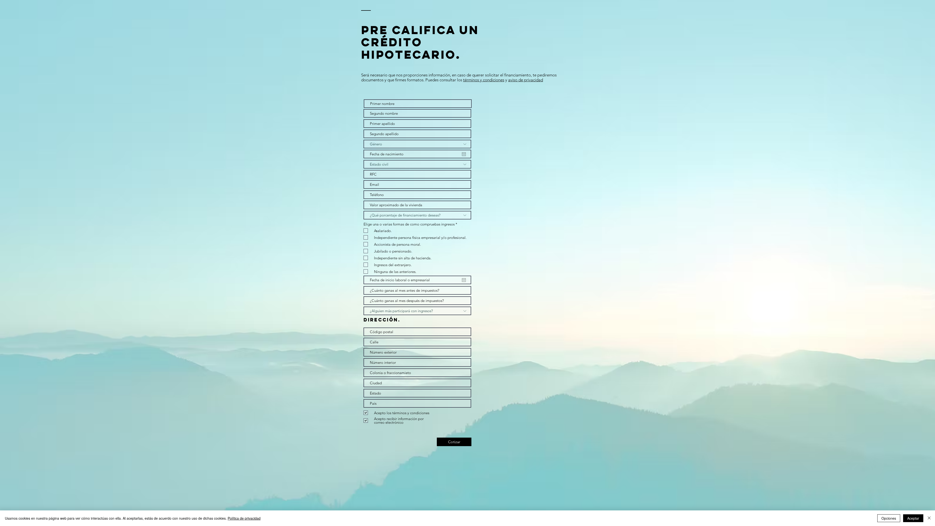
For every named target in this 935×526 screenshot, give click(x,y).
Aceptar (913, 518)
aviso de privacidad (525, 79)
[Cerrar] (929, 518)
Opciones (888, 518)
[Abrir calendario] (464, 154)
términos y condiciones (483, 79)
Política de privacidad (244, 518)
